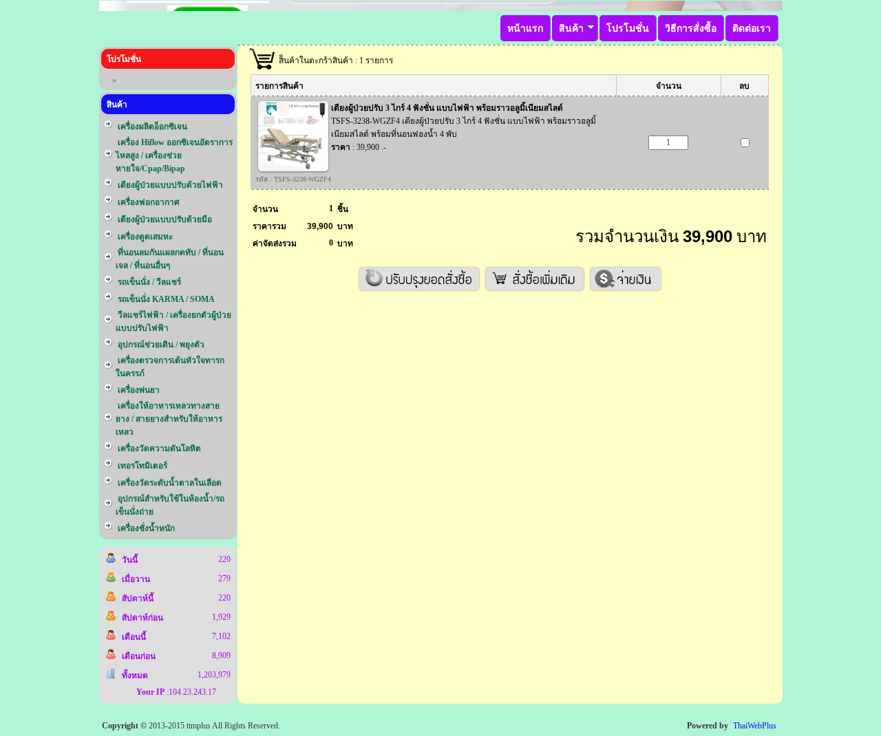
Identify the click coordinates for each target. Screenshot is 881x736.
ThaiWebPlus (754, 725)
